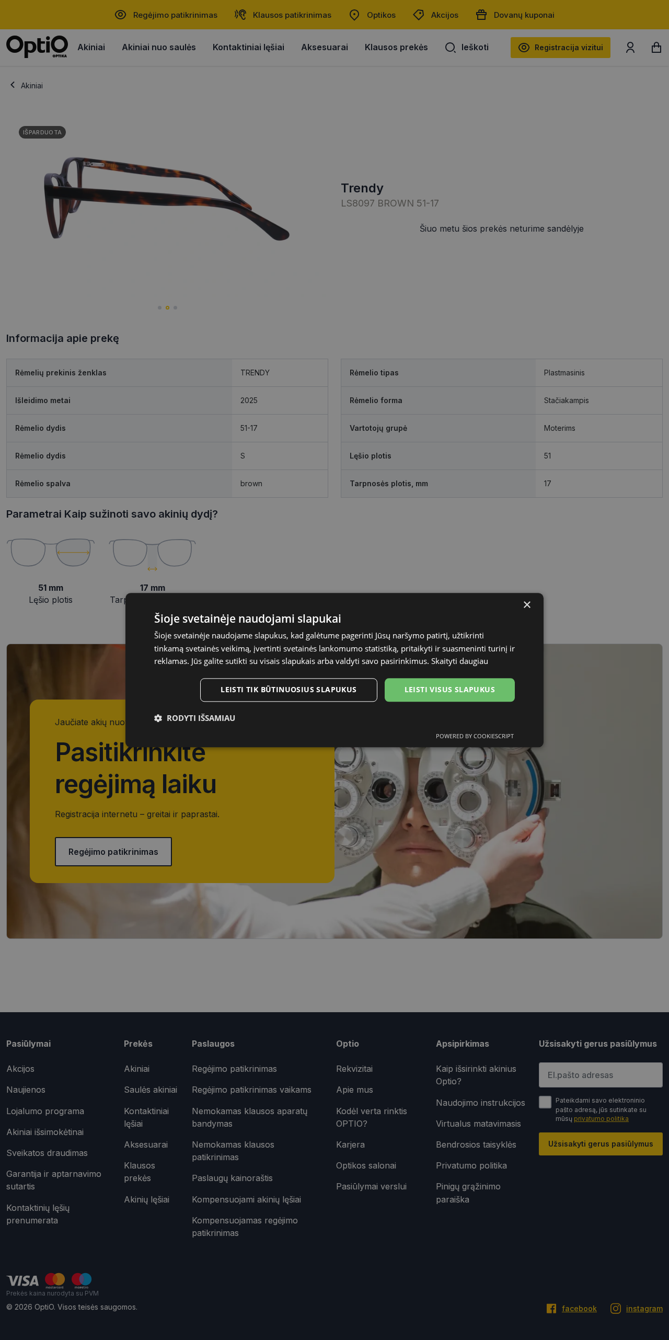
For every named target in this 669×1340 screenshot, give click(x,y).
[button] (194, 718)
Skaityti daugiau (459, 661)
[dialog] (334, 670)
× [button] (526, 605)
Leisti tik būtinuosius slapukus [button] (288, 689)
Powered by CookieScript (475, 736)
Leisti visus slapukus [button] (450, 689)
